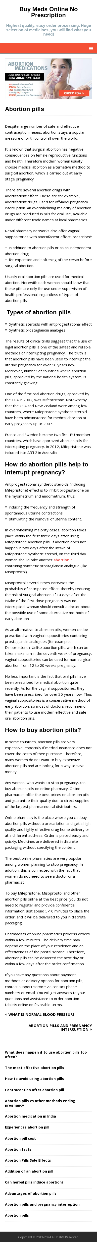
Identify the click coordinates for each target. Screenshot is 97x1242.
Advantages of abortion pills (30, 1193)
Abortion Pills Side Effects (28, 1160)
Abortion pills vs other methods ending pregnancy (40, 1103)
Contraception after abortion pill (34, 1089)
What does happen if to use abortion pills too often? (46, 1054)
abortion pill (64, 559)
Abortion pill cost (20, 1138)
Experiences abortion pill (27, 1127)
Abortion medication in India (30, 1116)
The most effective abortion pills (34, 1067)
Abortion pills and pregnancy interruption (42, 1204)
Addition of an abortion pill (29, 1171)
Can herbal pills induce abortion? (34, 1182)
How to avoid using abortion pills (34, 1078)
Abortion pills (17, 1215)
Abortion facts (18, 1149)
